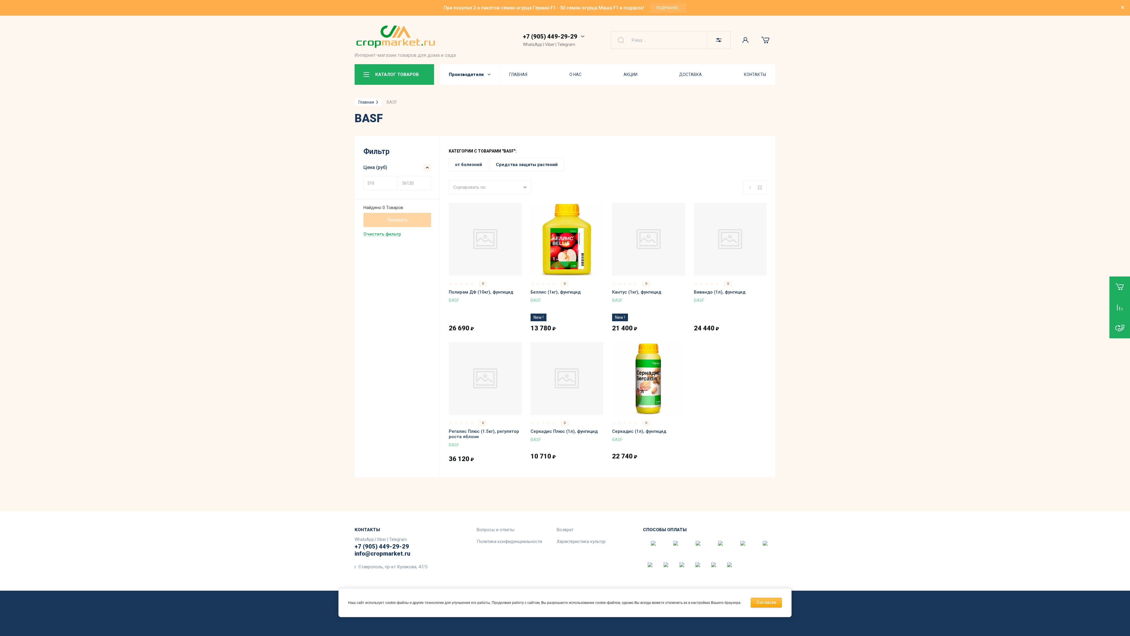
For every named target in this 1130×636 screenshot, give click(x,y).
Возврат (565, 529)
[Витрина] (760, 187)
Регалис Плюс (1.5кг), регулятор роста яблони (484, 434)
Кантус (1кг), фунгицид (636, 292)
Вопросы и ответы (495, 529)
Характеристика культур (581, 541)
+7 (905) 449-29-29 (550, 36)
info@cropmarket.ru (382, 553)
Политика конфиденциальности (509, 541)
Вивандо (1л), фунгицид (719, 292)
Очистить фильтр (382, 234)
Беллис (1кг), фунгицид (556, 292)
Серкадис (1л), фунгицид (639, 431)
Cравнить (460, 266)
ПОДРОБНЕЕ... (668, 8)
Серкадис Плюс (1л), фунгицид (564, 431)
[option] (565, 8)
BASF (454, 300)
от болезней (468, 164)
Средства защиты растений (527, 164)
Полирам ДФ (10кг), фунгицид (481, 292)
